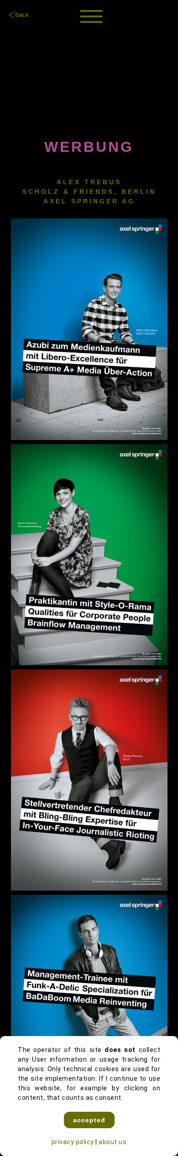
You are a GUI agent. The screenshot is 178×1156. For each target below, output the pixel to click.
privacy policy (73, 1142)
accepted (89, 1120)
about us (112, 1142)
